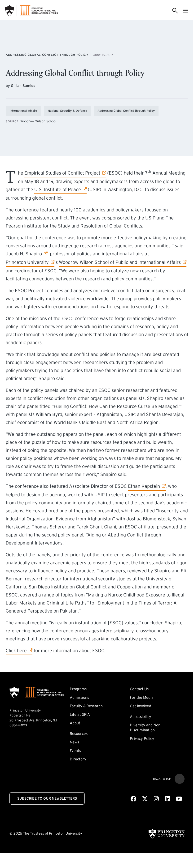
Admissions (79, 697)
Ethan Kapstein (144, 486)
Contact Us (139, 689)
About (75, 723)
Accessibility (140, 716)
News (74, 742)
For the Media (142, 697)
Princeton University (27, 262)
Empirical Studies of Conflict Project (62, 173)
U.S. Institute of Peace (57, 189)
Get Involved (140, 706)
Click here (19, 650)
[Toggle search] (175, 11)
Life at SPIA (80, 714)
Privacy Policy (142, 738)
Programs (78, 689)
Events (75, 750)
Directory (78, 759)
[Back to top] (180, 779)
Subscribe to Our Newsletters (47, 798)
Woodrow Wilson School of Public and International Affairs (120, 262)
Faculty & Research (86, 706)
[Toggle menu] (185, 11)
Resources (79, 733)
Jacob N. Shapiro (24, 253)
